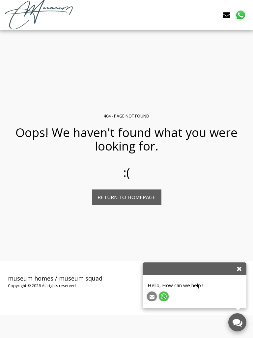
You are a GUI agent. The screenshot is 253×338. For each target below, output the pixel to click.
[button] (226, 14)
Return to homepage (126, 197)
